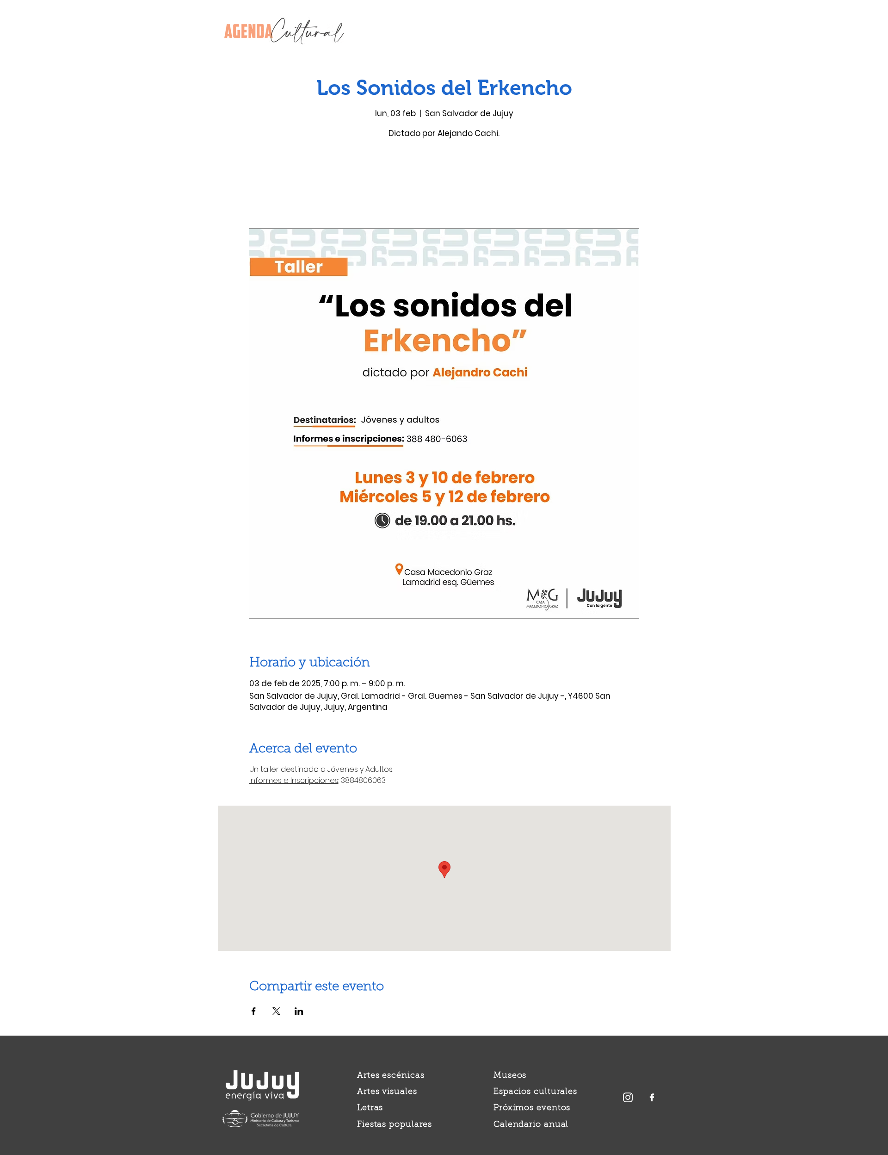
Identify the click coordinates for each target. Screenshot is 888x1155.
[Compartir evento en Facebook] (253, 1011)
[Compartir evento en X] (276, 1011)
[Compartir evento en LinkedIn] (299, 1011)
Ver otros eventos (444, 184)
